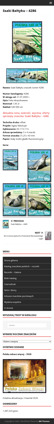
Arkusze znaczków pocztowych (19, 296)
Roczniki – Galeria (12, 272)
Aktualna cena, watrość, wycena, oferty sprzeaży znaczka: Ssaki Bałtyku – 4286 (26, 114)
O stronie (8, 308)
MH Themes (44, 421)
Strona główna (11, 260)
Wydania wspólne (12, 302)
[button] (50, 3)
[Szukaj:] (27, 325)
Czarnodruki (10, 284)
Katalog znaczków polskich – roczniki (21, 266)
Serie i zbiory (10, 290)
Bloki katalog (10, 278)
